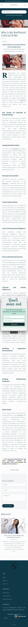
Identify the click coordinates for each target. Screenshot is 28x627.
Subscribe (14, 324)
